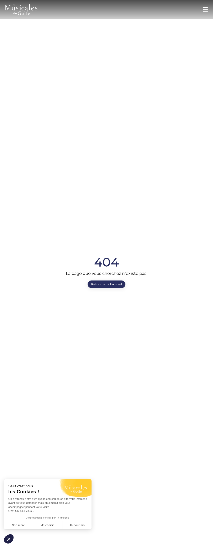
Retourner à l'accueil (106, 284)
